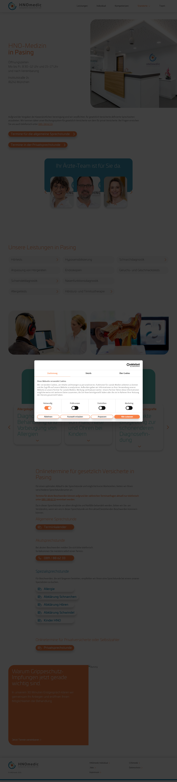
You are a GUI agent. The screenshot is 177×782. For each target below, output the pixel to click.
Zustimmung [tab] (52, 373)
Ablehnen (48, 417)
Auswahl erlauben (75, 417)
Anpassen (102, 417)
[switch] (75, 408)
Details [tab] (88, 373)
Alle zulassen (127, 417)
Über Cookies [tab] (124, 373)
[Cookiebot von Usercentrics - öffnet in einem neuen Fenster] (129, 365)
